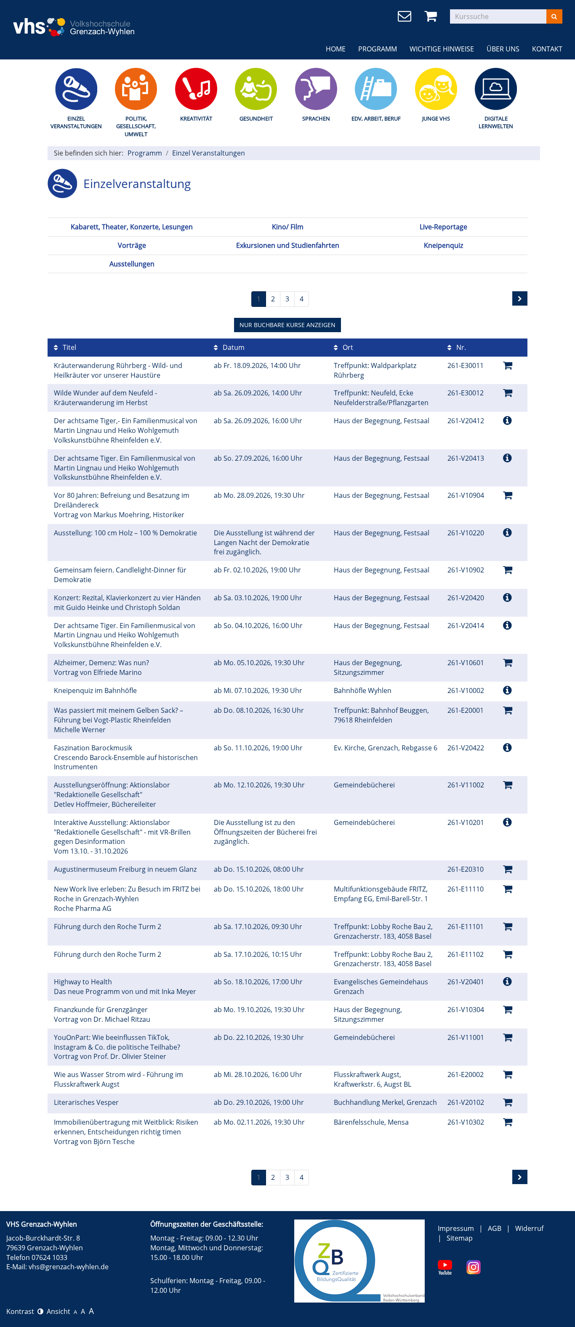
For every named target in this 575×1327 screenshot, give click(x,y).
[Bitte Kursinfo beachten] (507, 420)
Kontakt (547, 49)
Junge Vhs (436, 118)
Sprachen (316, 118)
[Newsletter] (406, 16)
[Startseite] (100, 21)
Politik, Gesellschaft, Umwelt (136, 126)
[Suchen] (554, 16)
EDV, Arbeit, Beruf (376, 118)
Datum (233, 347)
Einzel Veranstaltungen (76, 122)
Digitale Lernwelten (496, 122)
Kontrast (21, 1311)
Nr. (460, 347)
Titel (68, 347)
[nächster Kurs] (519, 298)
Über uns (503, 49)
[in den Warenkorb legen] (507, 365)
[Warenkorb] (432, 16)
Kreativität (196, 118)
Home (336, 49)
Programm (377, 49)
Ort (347, 347)
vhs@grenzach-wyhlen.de (69, 1266)
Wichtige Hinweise (442, 49)
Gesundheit (256, 118)
